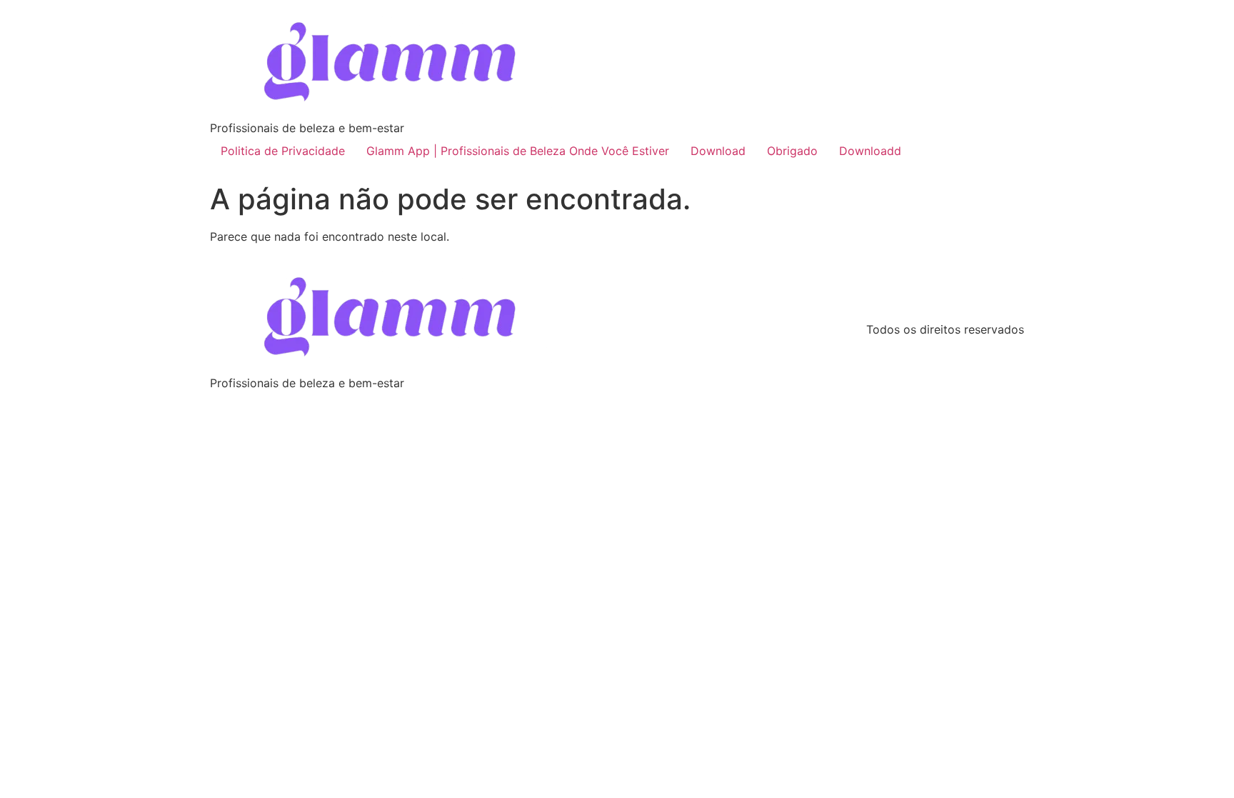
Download (718, 151)
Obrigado (792, 151)
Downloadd (870, 151)
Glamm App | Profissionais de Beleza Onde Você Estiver (517, 151)
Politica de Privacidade (283, 151)
